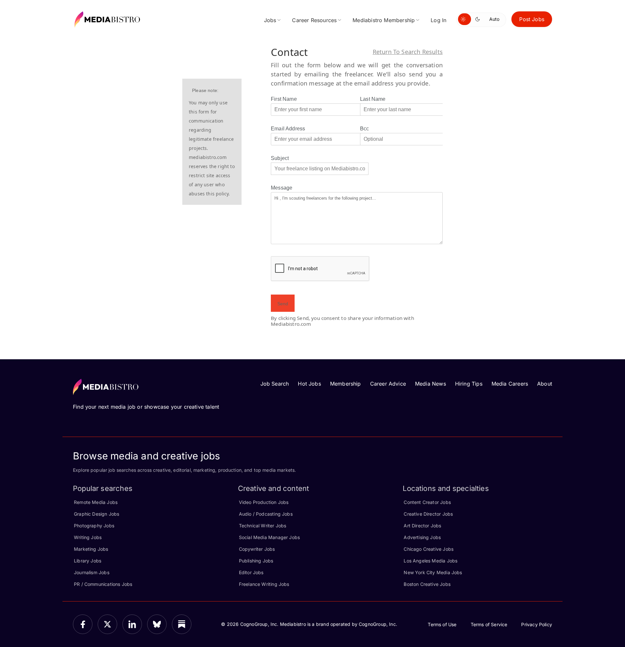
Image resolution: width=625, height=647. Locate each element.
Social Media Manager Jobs (269, 537)
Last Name (373, 99)
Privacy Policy (536, 624)
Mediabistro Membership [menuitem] (384, 20)
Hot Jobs (309, 383)
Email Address (288, 128)
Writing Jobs (88, 537)
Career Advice (388, 383)
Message (281, 188)
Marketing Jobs (91, 549)
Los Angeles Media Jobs (430, 560)
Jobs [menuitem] (270, 20)
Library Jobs (87, 560)
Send (282, 303)
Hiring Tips (468, 383)
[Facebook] (82, 624)
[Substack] (181, 624)
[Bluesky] (157, 624)
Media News (430, 383)
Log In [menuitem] (438, 20)
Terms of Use (442, 624)
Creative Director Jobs (428, 514)
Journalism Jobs (91, 572)
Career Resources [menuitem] (314, 20)
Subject (280, 158)
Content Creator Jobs (427, 502)
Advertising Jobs (422, 537)
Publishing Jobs (256, 560)
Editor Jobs (251, 572)
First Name (284, 99)
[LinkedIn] (132, 624)
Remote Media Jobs (96, 502)
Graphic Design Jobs (96, 514)
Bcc (364, 128)
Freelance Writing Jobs (264, 584)
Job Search (274, 383)
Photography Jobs (94, 525)
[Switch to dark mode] (478, 19)
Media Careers (510, 383)
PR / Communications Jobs (103, 584)
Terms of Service (489, 624)
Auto (494, 19)
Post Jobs (531, 19)
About (544, 383)
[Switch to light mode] (464, 19)
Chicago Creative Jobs (428, 549)
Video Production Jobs (264, 502)
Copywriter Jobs (257, 549)
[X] (107, 624)
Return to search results (408, 52)
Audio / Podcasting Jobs (266, 514)
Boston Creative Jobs (427, 584)
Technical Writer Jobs (262, 525)
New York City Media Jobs (433, 572)
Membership (345, 383)
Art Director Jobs (422, 525)
